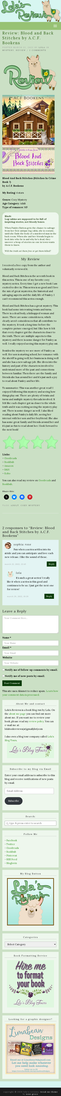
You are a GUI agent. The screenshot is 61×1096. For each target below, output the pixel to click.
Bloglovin (11, 863)
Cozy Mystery (30, 505)
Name (6, 637)
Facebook (11, 840)
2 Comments (37, 50)
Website (7, 657)
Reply (51, 564)
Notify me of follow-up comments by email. (31, 669)
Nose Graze (32, 1094)
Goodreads (10, 458)
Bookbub (9, 462)
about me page (17, 713)
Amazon (8, 465)
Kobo (7, 473)
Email (6, 647)
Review (21, 50)
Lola (42, 47)
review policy (36, 721)
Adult (15, 505)
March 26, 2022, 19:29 (17, 596)
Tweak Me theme (49, 1092)
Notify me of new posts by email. (25, 676)
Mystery (8, 50)
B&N (7, 469)
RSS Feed (11, 859)
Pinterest (11, 855)
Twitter (10, 844)
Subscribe (13, 800)
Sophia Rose (22, 544)
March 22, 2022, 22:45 (15, 564)
